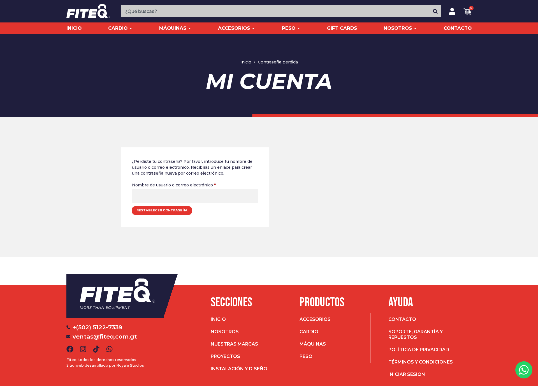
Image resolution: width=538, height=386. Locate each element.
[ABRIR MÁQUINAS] (189, 28)
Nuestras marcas (234, 344)
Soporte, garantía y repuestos (415, 334)
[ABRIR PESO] (298, 28)
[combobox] (275, 11)
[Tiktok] (96, 349)
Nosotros (225, 331)
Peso (306, 356)
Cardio (309, 331)
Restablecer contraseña (161, 210)
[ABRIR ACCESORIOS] (253, 28)
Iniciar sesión (406, 374)
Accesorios (315, 319)
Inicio (218, 319)
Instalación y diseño (239, 368)
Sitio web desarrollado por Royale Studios (105, 365)
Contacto (402, 319)
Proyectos (225, 356)
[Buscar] (435, 11)
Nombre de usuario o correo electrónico (185, 184)
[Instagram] (83, 349)
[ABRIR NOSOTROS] (415, 28)
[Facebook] (69, 349)
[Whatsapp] (109, 349)
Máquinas (313, 344)
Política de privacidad (418, 349)
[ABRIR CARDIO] (131, 28)
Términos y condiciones (420, 362)
